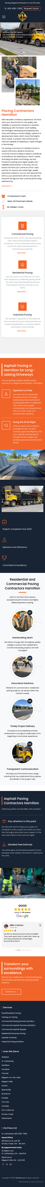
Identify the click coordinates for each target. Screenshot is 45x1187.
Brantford (6, 1094)
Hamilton (5, 1065)
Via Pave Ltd (20, 1178)
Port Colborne (8, 1110)
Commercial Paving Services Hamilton (18, 1021)
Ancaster (6, 1069)
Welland (5, 1057)
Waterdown (7, 1118)
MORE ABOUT (6, 186)
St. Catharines (8, 1061)
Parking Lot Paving (9, 1017)
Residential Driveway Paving (13, 1033)
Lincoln (5, 1085)
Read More (21, 253)
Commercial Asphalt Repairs (14, 1029)
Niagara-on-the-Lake (11, 1077)
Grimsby (5, 1106)
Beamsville (6, 1089)
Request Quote (31, 8)
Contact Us (10, 992)
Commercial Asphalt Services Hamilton (18, 1025)
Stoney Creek (7, 1114)
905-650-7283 (14, 8)
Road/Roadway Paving (11, 1013)
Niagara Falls (7, 1081)
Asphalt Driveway (9, 1037)
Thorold (5, 1073)
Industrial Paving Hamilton (13, 1041)
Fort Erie (5, 1102)
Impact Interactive (37, 1182)
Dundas (5, 1098)
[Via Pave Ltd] (22, 16)
